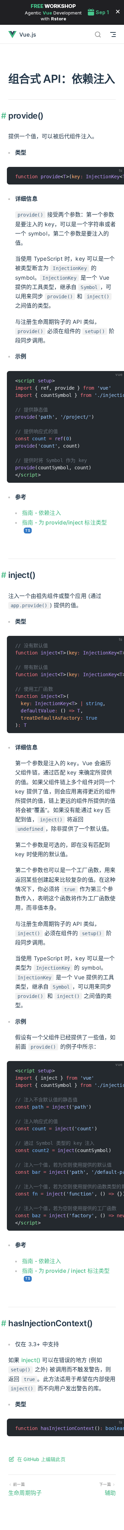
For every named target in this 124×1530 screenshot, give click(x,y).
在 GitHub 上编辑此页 (41, 1459)
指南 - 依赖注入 (41, 512)
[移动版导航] (113, 34)
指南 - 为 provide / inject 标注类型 (66, 1270)
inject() (31, 1360)
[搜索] (98, 34)
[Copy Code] (116, 175)
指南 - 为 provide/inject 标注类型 (64, 522)
